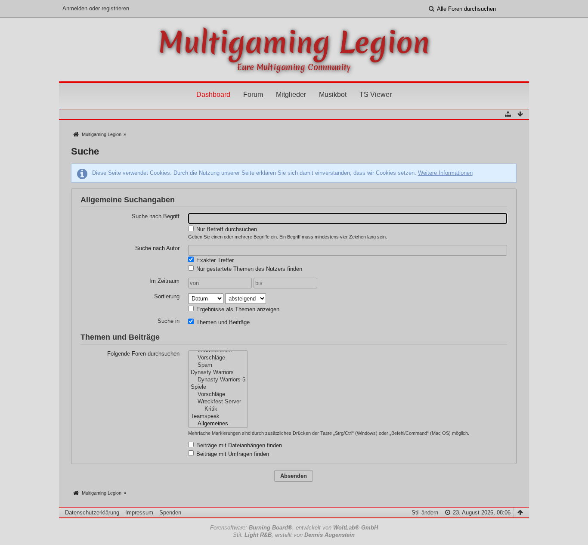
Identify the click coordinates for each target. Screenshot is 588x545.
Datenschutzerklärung (92, 512)
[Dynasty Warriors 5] (218, 380)
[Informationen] (218, 350)
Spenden (170, 512)
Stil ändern (425, 512)
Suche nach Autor (157, 248)
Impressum (139, 512)
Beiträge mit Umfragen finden (232, 454)
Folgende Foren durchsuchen (143, 353)
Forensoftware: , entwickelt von (294, 527)
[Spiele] (218, 387)
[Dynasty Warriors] (218, 372)
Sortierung (166, 296)
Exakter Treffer (214, 260)
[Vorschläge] (218, 358)
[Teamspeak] (218, 416)
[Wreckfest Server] (218, 402)
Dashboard (213, 94)
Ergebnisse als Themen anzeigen (237, 309)
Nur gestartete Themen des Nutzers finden (248, 269)
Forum (253, 94)
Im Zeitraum (164, 281)
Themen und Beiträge (222, 322)
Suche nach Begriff (155, 216)
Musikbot (333, 94)
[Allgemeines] (218, 423)
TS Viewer (375, 94)
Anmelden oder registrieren (95, 8)
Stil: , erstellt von (294, 535)
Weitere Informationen (445, 173)
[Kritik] (218, 409)
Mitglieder (291, 94)
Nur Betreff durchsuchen (226, 229)
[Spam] (218, 365)
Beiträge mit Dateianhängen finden (238, 445)
